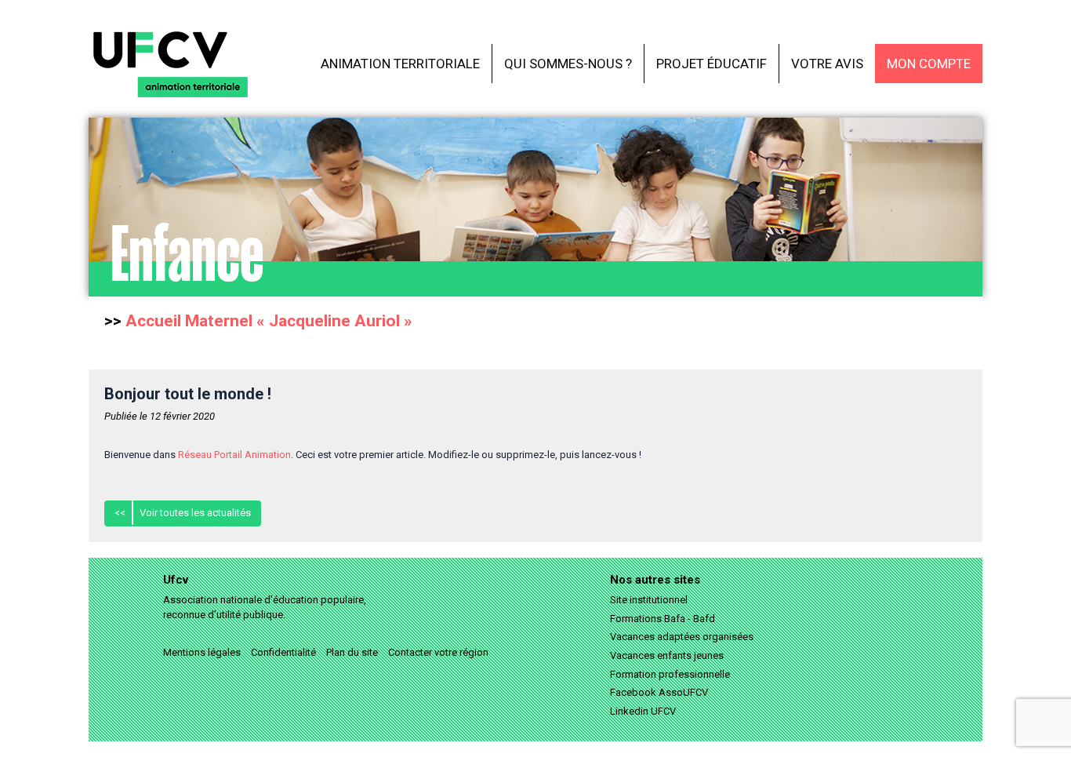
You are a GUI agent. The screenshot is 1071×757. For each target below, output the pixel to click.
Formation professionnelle (670, 674)
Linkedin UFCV (643, 711)
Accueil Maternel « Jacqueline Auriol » (268, 320)
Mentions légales (202, 652)
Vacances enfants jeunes (667, 655)
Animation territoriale (400, 63)
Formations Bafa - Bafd (662, 618)
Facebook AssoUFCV (659, 692)
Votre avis (827, 63)
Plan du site (352, 652)
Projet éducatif (711, 63)
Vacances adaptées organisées (681, 636)
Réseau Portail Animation (234, 454)
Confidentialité (283, 652)
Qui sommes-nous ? (568, 63)
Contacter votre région (438, 652)
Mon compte (929, 63)
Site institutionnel (649, 600)
